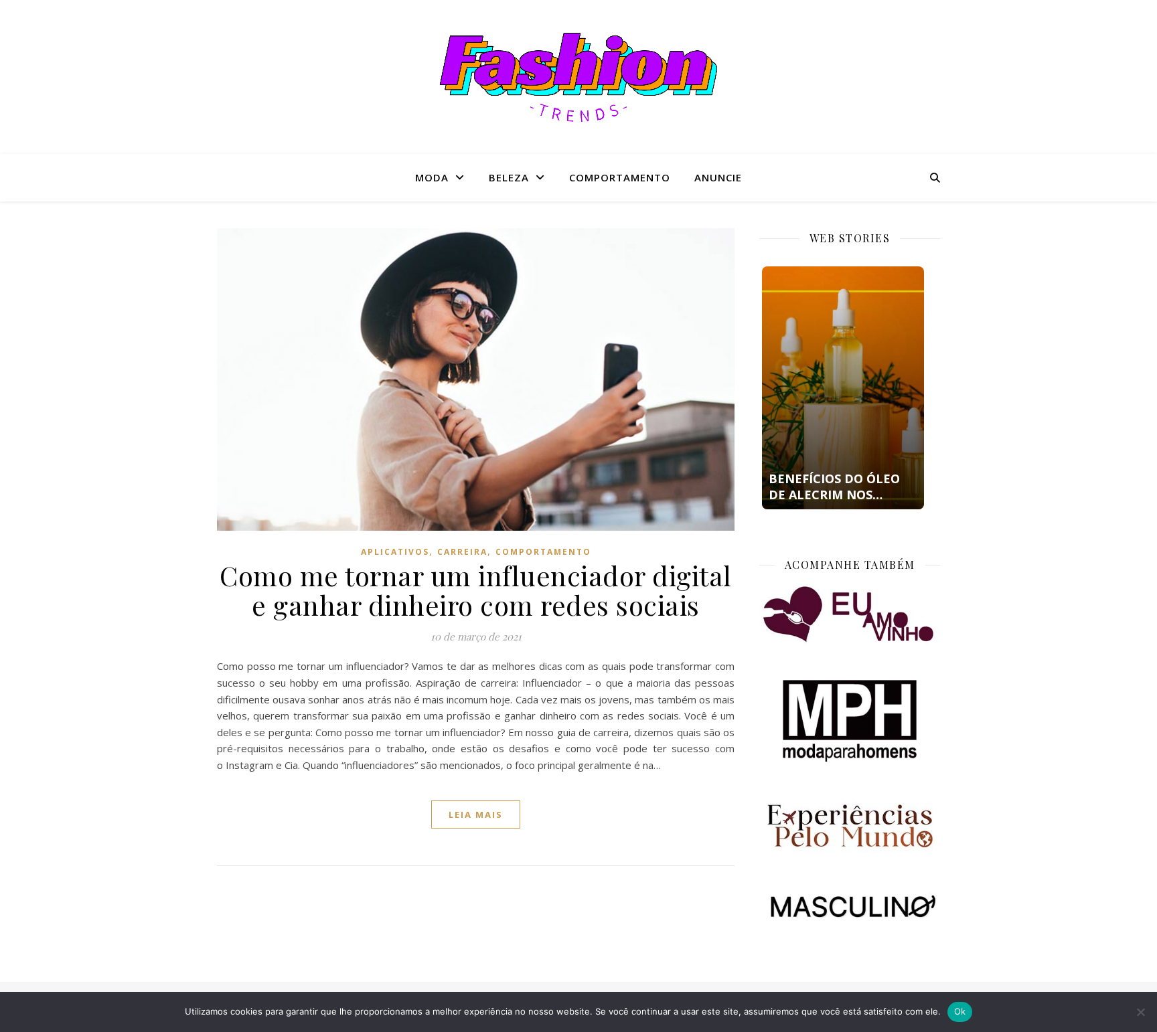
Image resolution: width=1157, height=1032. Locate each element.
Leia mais (476, 814)
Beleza (509, 177)
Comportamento (619, 177)
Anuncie (718, 177)
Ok (960, 1011)
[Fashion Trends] (578, 77)
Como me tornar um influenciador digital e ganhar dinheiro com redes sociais (476, 589)
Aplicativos (395, 551)
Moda (432, 177)
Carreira (462, 551)
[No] (1140, 1012)
